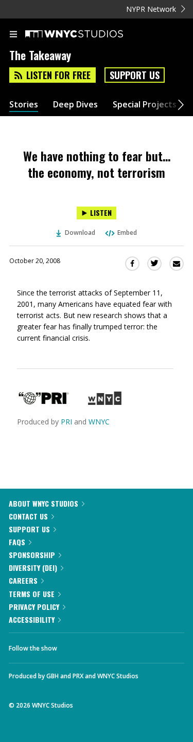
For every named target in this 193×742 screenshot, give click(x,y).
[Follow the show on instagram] (131, 645)
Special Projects (145, 104)
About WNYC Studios (43, 503)
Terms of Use (32, 593)
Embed (127, 232)
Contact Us (28, 516)
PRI (66, 421)
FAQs (17, 541)
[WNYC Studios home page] (87, 34)
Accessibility (32, 619)
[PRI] (44, 402)
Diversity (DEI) (33, 567)
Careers (23, 580)
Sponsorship (32, 554)
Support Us (135, 75)
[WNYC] (104, 402)
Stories (23, 104)
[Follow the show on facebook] (75, 645)
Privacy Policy (34, 606)
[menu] (13, 35)
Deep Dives (75, 104)
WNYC (99, 421)
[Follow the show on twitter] (103, 645)
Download (80, 232)
